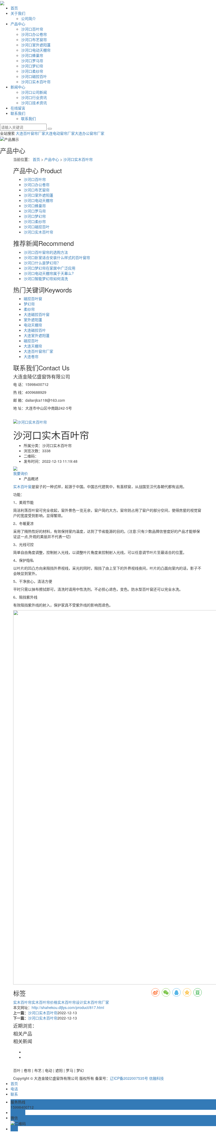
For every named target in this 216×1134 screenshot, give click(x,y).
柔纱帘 (29, 309)
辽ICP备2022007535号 (129, 1078)
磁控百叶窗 (33, 298)
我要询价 (20, 473)
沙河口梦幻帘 (32, 65)
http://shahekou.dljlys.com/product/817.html (68, 1007)
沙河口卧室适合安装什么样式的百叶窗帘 (57, 257)
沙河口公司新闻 (34, 92)
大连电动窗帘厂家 (60, 133)
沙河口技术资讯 (34, 102)
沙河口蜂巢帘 (32, 55)
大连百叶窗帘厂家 (30, 133)
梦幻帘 (29, 303)
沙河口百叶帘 (32, 29)
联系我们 (18, 113)
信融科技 (156, 1078)
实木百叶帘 (22, 1002)
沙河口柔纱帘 (32, 71)
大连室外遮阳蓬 (37, 335)
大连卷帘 (31, 356)
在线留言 (18, 108)
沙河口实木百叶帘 (36, 81)
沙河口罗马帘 (32, 60)
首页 (14, 8)
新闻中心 (18, 86)
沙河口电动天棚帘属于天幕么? (49, 273)
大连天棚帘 (33, 346)
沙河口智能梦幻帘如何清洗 (46, 278)
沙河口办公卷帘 (34, 34)
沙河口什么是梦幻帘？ (42, 262)
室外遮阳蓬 (33, 319)
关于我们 (18, 13)
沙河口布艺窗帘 (34, 39)
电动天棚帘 (33, 324)
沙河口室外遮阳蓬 (36, 44)
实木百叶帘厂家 (96, 1002)
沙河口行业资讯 (34, 97)
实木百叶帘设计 (70, 1002)
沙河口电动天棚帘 (36, 50)
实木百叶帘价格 (44, 1002)
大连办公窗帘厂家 (89, 133)
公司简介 (28, 18)
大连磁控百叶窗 (37, 314)
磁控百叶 (31, 340)
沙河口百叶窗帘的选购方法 (46, 252)
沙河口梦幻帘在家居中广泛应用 (49, 268)
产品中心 (18, 23)
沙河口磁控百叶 (34, 76)
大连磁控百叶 (35, 330)
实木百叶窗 (22, 486)
